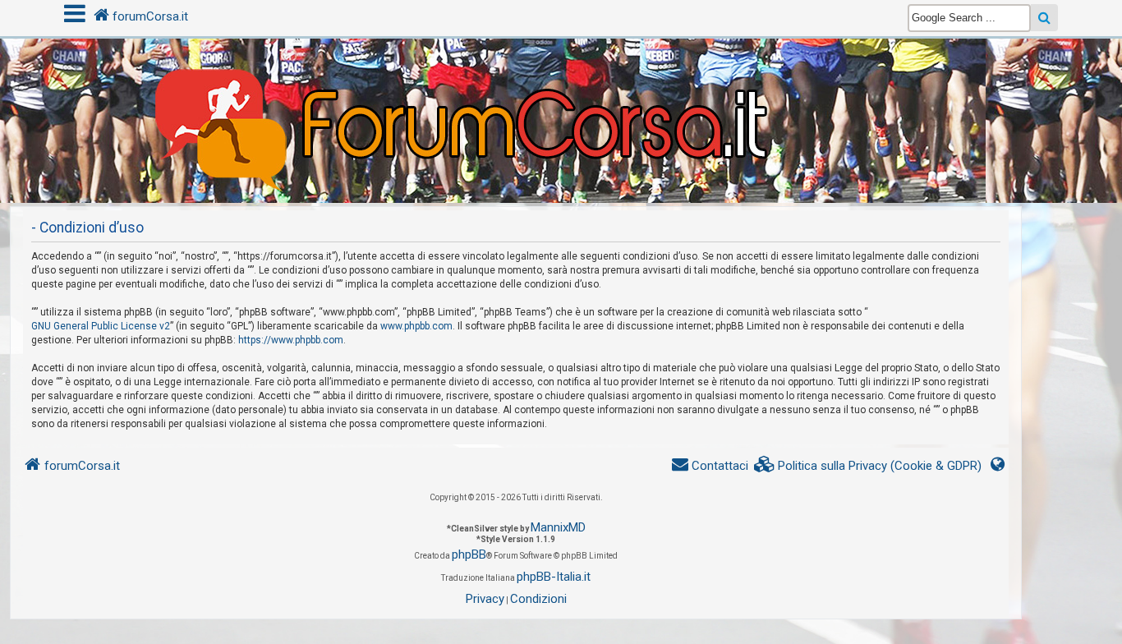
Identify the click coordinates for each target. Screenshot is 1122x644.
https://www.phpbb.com (290, 340)
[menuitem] (868, 466)
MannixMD (558, 527)
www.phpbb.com (416, 326)
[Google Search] (1044, 17)
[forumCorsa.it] (561, 88)
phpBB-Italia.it (554, 576)
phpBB (469, 554)
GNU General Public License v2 (100, 326)
